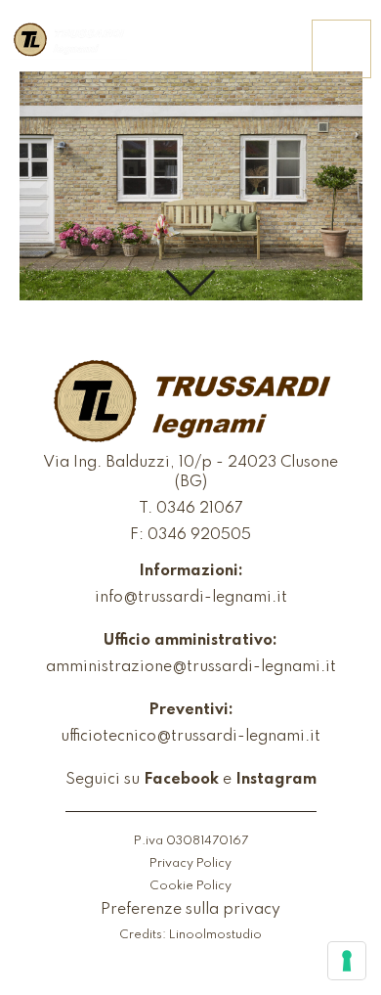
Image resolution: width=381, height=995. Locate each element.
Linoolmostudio (215, 934)
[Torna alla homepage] (68, 41)
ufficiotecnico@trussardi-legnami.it (190, 737)
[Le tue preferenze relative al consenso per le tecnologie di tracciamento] (346, 960)
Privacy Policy (190, 863)
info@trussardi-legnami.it (191, 598)
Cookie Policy (190, 886)
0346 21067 (199, 509)
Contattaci (245, 50)
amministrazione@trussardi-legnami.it (191, 667)
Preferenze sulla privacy (190, 910)
